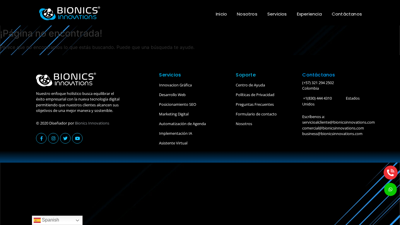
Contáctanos (347, 14)
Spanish (50, 219)
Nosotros (247, 14)
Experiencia (309, 14)
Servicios (277, 14)
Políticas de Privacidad (255, 94)
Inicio (221, 14)
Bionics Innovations (92, 123)
